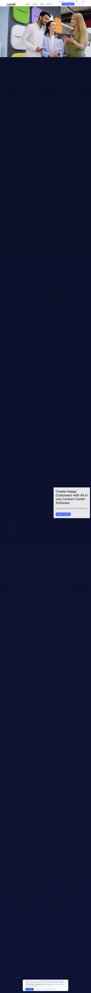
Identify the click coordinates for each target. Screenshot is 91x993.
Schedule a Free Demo (63, 514)
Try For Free (79, 4)
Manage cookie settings (48, 989)
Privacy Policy (48, 986)
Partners (42, 4)
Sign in (83, 1)
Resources (49, 4)
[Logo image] (11, 4)
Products (28, 4)
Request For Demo (68, 4)
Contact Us (71, 1)
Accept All (29, 989)
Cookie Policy (41, 986)
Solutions (35, 4)
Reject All (38, 989)
